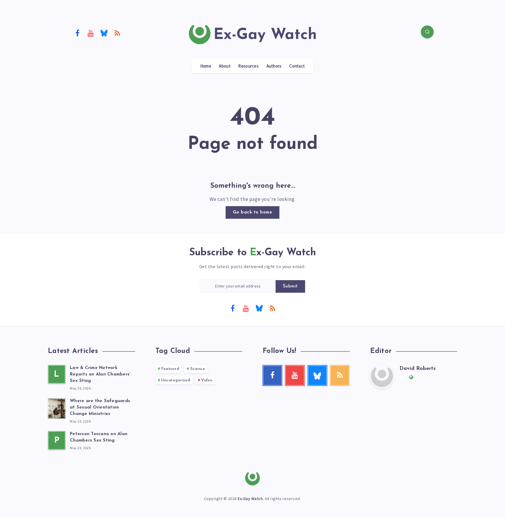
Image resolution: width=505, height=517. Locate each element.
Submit (290, 286)
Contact (297, 66)
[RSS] (117, 32)
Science (197, 369)
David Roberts (417, 368)
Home (205, 66)
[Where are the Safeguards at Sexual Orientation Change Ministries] (56, 407)
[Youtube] (90, 32)
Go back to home (252, 212)
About (225, 66)
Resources (248, 66)
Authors (274, 66)
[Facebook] (77, 32)
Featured (170, 369)
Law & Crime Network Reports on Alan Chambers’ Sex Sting (100, 374)
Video (207, 380)
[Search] (427, 31)
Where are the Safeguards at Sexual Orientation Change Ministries (100, 407)
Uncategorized (175, 380)
